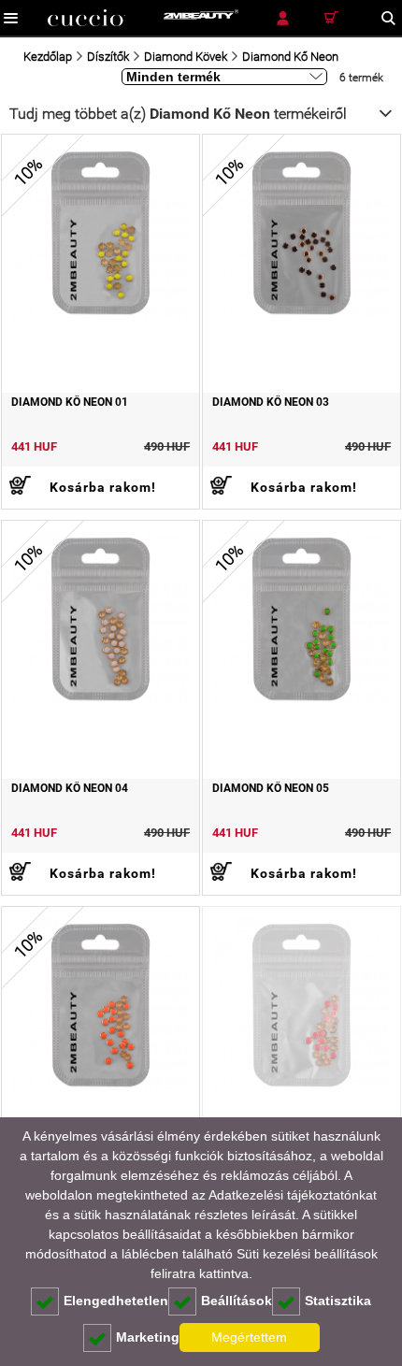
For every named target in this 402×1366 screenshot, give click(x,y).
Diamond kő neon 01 (69, 402)
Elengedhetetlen (116, 1300)
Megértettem (249, 1337)
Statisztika (338, 1300)
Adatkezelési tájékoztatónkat (292, 1194)
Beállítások (236, 1300)
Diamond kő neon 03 (270, 402)
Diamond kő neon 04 (69, 788)
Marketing (147, 1337)
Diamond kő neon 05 (270, 788)
